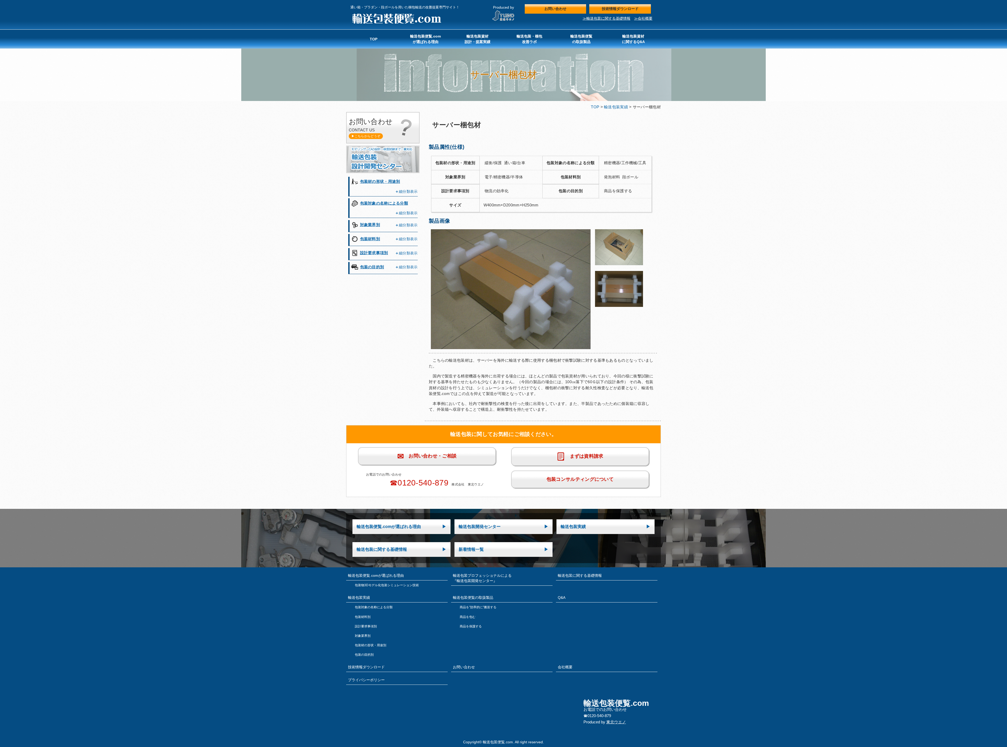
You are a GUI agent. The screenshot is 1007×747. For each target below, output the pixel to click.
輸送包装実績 (616, 107)
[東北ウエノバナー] (503, 20)
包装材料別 (370, 239)
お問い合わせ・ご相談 (427, 456)
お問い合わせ (555, 9)
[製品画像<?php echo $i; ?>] (619, 266)
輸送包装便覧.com (396, 18)
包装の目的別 (372, 267)
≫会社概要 (643, 18)
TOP (595, 107)
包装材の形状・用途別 (380, 181)
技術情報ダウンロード (620, 9)
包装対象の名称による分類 (384, 203)
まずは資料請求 (584, 456)
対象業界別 (370, 224)
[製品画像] (510, 349)
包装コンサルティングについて (580, 479)
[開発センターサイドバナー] (383, 171)
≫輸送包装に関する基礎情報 (606, 18)
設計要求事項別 (374, 252)
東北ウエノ (616, 722)
